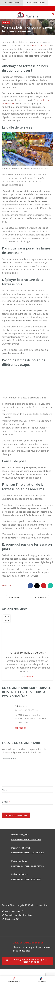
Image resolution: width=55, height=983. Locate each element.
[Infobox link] (27, 947)
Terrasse (6, 585)
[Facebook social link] (30, 585)
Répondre (20, 728)
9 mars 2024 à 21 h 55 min (26, 710)
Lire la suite (27, 676)
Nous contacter (12, 919)
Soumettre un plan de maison (18, 915)
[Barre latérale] (3, 298)
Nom (5, 790)
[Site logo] (27, 14)
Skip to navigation (11, 2)
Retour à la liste (27, 597)
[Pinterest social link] (43, 585)
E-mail (6, 801)
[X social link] (37, 585)
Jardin (6, 22)
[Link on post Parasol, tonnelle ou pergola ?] (27, 630)
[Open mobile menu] (3, 14)
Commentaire (10, 758)
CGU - (39, 970)
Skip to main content (36, 2)
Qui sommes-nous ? (14, 911)
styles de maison (38, 45)
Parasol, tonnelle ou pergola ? (27, 652)
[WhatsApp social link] (50, 585)
